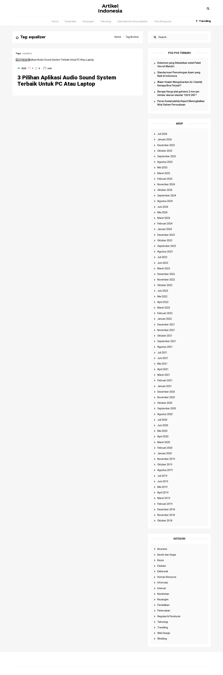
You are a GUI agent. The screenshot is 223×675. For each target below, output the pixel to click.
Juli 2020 (162, 419)
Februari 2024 (164, 223)
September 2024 (166, 195)
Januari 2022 (164, 318)
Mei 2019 (162, 487)
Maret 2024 (163, 218)
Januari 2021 (164, 386)
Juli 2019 (162, 475)
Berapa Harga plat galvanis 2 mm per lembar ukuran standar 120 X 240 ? (178, 93)
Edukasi (161, 565)
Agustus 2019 (165, 470)
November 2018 (166, 515)
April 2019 (162, 492)
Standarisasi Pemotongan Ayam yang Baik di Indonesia (178, 74)
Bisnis (160, 560)
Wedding (162, 638)
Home (55, 21)
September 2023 (166, 246)
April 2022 (162, 302)
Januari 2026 (164, 139)
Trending (205, 21)
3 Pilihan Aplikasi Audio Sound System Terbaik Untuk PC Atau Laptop (66, 80)
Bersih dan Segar (166, 554)
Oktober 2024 (164, 190)
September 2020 (166, 408)
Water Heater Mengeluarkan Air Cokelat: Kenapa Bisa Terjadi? (180, 84)
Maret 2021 (163, 374)
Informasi (162, 582)
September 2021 (166, 341)
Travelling (162, 627)
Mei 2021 (162, 363)
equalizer (27, 53)
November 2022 (166, 279)
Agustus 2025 (165, 162)
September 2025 (166, 156)
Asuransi (162, 549)
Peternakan (163, 610)
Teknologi (105, 21)
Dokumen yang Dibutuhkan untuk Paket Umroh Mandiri (179, 64)
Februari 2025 (164, 178)
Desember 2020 (166, 391)
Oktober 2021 (164, 335)
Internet (161, 588)
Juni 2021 (162, 358)
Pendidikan (163, 605)
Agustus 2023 (165, 251)
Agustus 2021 (165, 346)
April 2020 (162, 436)
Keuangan (88, 21)
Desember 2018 (166, 509)
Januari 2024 (164, 229)
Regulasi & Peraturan (168, 616)
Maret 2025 (163, 173)
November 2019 (166, 459)
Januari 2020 (164, 453)
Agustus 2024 (165, 201)
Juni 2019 (162, 481)
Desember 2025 (166, 145)
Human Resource (166, 577)
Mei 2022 (162, 296)
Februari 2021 (164, 380)
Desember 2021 (166, 324)
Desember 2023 (166, 234)
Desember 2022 (166, 274)
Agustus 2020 (165, 414)
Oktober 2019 (164, 464)
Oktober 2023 (164, 240)
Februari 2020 (164, 447)
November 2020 (166, 397)
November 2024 (166, 184)
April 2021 (162, 369)
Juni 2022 (162, 290)
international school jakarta (132, 21)
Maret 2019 (163, 498)
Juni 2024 (162, 206)
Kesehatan (70, 21)
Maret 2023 (163, 268)
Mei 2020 (162, 431)
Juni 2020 (162, 425)
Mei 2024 (162, 212)
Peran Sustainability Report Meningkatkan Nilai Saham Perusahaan (181, 103)
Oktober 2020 (164, 402)
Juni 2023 (162, 263)
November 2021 (166, 330)
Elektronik (162, 571)
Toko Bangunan (162, 21)
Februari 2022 (164, 313)
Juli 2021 (162, 352)
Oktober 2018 (164, 520)
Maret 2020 (163, 442)
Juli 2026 (162, 133)
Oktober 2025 (164, 150)
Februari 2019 (164, 503)
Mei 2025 (162, 167)
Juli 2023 (162, 257)
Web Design (163, 633)
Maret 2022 (163, 307)
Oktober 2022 (164, 285)
